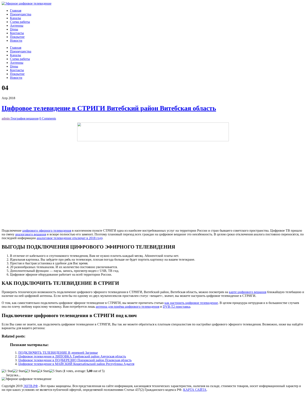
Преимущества (20, 14)
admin (6, 118)
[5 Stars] (56, 371)
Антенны (16, 25)
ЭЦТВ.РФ (30, 386)
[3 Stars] (31, 371)
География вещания (25, 118)
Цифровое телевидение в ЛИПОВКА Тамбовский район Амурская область (72, 356)
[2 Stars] (19, 371)
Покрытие (17, 37)
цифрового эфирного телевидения (46, 230)
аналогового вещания (30, 234)
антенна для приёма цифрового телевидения (127, 306)
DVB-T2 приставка (176, 306)
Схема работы (20, 22)
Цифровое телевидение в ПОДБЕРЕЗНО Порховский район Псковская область (75, 360)
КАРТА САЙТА (194, 389)
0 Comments (47, 118)
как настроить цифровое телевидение (191, 303)
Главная (15, 10)
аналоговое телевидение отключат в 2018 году (69, 238)
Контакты (17, 33)
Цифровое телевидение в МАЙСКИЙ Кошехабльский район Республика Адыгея (76, 364)
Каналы (15, 18)
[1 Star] (7, 371)
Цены (14, 29)
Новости (16, 40)
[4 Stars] (43, 371)
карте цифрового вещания (247, 292)
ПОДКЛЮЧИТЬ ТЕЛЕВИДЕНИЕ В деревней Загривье (58, 352)
